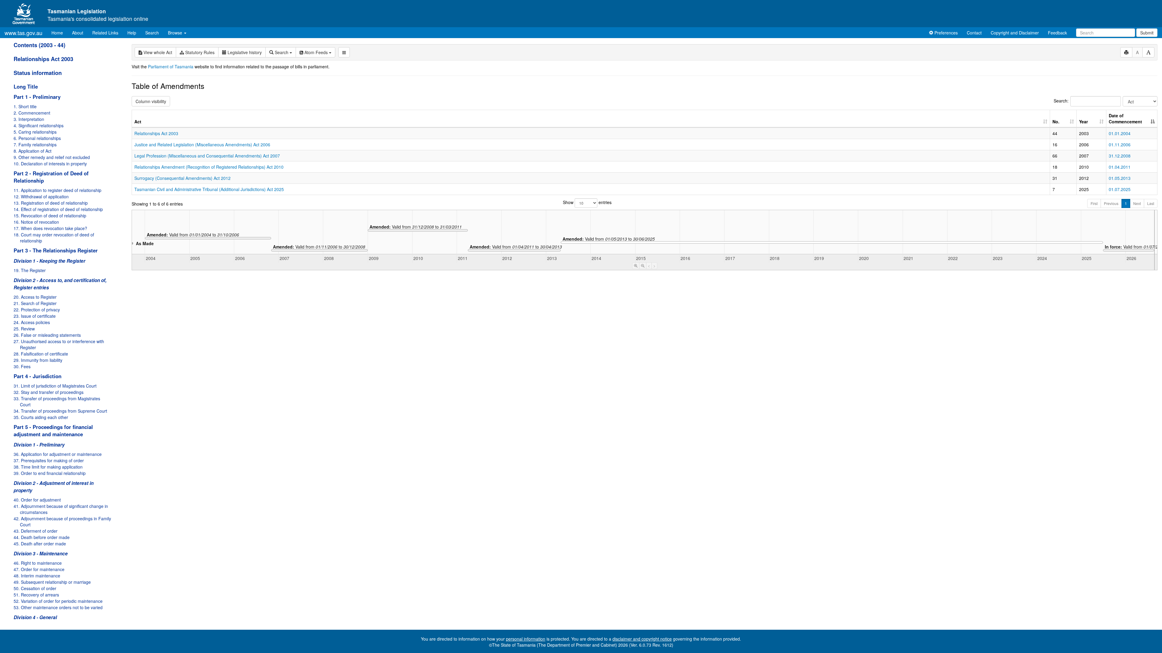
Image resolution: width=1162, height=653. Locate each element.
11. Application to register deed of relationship (57, 190)
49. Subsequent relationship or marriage (52, 582)
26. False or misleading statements (47, 335)
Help (131, 33)
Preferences (945, 33)
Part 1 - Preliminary (37, 96)
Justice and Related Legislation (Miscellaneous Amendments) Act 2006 (202, 144)
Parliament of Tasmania (170, 66)
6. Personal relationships (37, 138)
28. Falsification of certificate (41, 354)
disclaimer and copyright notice (642, 639)
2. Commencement (32, 113)
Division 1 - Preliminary (39, 444)
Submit (1147, 33)
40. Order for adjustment (37, 500)
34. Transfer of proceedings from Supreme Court (60, 411)
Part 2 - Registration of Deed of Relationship (51, 177)
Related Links (105, 33)
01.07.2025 (1120, 189)
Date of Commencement (1125, 118)
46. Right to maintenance (38, 563)
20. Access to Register (35, 297)
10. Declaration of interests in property (50, 164)
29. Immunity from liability (38, 360)
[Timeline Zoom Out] (642, 265)
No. (1055, 122)
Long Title (26, 86)
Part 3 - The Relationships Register (56, 250)
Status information (38, 73)
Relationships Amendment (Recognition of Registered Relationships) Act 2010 (209, 167)
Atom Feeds (316, 52)
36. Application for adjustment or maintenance (58, 454)
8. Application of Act (32, 151)
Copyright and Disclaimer (1015, 33)
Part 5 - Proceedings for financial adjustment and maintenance (53, 430)
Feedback (1057, 33)
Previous (1111, 203)
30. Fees (22, 366)
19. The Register (30, 270)
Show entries (587, 202)
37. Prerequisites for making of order (49, 460)
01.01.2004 (1120, 133)
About (77, 33)
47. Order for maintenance (39, 569)
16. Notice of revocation (36, 222)
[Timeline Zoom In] (635, 265)
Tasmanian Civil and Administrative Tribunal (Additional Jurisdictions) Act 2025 (209, 189)
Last (1150, 203)
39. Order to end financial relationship (50, 473)
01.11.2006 (1120, 144)
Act (137, 122)
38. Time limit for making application (48, 467)
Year (1083, 122)
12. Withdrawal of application (41, 196)
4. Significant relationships (39, 125)
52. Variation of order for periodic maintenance (58, 601)
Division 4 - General (35, 617)
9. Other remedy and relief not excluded (52, 157)
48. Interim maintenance (37, 576)
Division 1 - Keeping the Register (49, 261)
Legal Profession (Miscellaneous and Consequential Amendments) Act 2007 (207, 156)
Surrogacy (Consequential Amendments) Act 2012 (182, 178)
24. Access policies (32, 322)
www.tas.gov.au (23, 33)
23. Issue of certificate (35, 316)
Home (59, 32)
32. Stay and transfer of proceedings (49, 392)
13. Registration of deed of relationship (51, 203)
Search (152, 33)
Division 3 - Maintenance (41, 553)
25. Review (24, 329)
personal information (525, 639)
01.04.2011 (1120, 167)
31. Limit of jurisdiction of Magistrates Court (55, 386)
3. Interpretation (29, 119)
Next (1137, 203)
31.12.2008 (1120, 156)
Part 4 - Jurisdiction (37, 376)
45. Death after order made (40, 544)
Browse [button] (175, 33)
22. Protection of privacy (37, 310)
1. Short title (25, 106)
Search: (1061, 101)
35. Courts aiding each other (41, 417)
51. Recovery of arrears (36, 595)
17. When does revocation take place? (50, 228)
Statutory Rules (199, 52)
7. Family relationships (35, 144)
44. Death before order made (42, 537)
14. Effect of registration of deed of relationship (58, 209)
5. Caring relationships (35, 132)
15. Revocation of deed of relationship (50, 216)
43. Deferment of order (35, 531)
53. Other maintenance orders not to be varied (58, 607)
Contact (974, 33)
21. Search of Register (35, 303)
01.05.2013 (1120, 178)
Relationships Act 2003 (43, 59)
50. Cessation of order (35, 588)
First (1094, 203)
